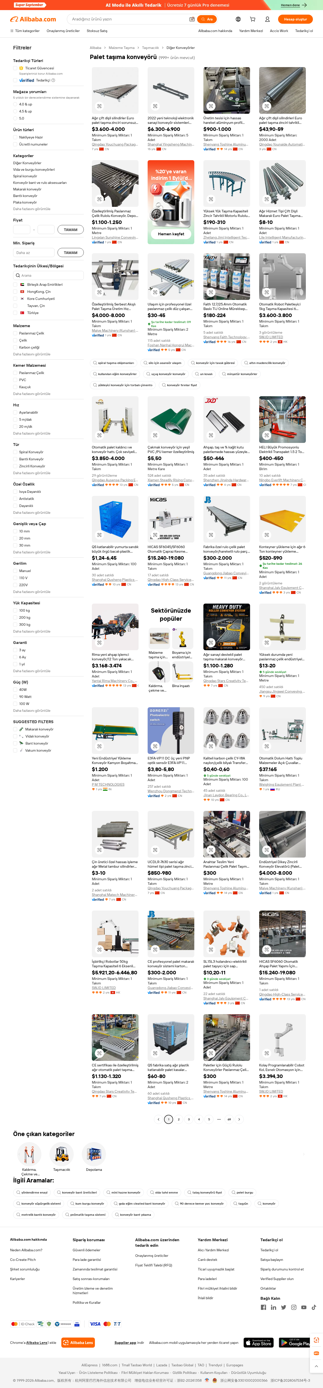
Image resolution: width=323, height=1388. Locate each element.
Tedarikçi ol (269, 1250)
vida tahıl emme (166, 1192)
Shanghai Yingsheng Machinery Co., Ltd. (171, 144)
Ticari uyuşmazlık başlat (216, 1269)
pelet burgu (245, 1192)
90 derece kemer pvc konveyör (202, 1203)
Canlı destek (207, 1260)
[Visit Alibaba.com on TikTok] (314, 1307)
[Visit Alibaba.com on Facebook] (263, 1307)
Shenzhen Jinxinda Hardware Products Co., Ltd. (226, 480)
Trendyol (215, 1365)
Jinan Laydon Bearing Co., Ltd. (226, 795)
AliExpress (90, 1365)
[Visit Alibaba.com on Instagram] (294, 1307)
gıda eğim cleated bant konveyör (142, 1203)
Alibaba (95, 48)
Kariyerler (17, 1279)
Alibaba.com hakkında (28, 1239)
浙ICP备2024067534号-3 (290, 1380)
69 (229, 1119)
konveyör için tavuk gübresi (215, 363)
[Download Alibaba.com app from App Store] (259, 1343)
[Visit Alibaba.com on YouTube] (304, 1307)
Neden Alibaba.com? (26, 1250)
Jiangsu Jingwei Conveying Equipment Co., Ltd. (282, 691)
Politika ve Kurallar (87, 1302)
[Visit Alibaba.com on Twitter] (284, 1307)
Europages (234, 1365)
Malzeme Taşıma (121, 48)
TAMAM (70, 230)
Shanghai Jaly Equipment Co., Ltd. (282, 588)
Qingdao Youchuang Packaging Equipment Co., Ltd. (115, 144)
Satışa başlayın (271, 1260)
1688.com (109, 1365)
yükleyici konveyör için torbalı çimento (125, 385)
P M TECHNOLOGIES (108, 784)
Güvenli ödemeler (86, 1250)
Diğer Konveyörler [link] (181, 48)
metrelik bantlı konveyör (38, 1214)
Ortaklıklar (268, 1288)
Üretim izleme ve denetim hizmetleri (93, 1290)
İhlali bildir (205, 1298)
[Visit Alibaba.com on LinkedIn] (274, 1307)
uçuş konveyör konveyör (168, 374)
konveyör (269, 1203)
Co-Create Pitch (23, 1260)
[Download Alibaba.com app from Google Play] (296, 1343)
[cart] (253, 20)
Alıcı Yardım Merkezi (213, 1250)
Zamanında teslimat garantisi (95, 1269)
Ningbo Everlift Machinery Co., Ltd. (282, 480)
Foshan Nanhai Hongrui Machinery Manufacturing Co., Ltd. (171, 345)
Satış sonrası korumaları (91, 1279)
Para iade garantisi (87, 1260)
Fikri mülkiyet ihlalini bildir (217, 1288)
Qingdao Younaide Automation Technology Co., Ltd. (282, 144)
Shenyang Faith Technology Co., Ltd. (226, 337)
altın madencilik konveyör (267, 363)
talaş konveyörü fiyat (207, 1192)
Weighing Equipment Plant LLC (282, 784)
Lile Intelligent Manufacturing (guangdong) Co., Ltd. (282, 237)
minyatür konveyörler (242, 374)
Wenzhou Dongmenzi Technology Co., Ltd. (171, 791)
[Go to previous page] (158, 1119)
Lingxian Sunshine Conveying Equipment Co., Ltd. (115, 237)
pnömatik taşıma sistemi (87, 1214)
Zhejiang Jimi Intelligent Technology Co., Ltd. (226, 237)
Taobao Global (182, 1365)
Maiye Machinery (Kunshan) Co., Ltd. (115, 330)
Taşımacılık (150, 48)
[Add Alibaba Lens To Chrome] (78, 1343)
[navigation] (48, 584)
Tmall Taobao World (137, 1365)
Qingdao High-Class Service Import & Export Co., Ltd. (171, 580)
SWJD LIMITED (271, 337)
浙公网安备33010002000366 (243, 1380)
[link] (316, 1340)
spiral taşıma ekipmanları (116, 363)
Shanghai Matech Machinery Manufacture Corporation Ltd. (115, 895)
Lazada (161, 1365)
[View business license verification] (207, 1380)
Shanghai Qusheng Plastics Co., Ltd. (115, 580)
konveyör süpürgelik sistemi (41, 1203)
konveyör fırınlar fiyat (182, 385)
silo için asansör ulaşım (165, 363)
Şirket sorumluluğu (25, 1269)
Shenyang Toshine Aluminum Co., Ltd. (226, 144)
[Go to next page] (239, 1119)
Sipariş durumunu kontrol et (282, 1269)
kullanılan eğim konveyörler (117, 374)
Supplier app (125, 1343)
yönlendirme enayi (34, 1192)
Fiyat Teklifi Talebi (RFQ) (153, 1265)
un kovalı (206, 374)
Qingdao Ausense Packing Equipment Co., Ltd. (115, 480)
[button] (192, 19)
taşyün (243, 1203)
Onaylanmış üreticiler (151, 1256)
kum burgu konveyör (89, 1203)
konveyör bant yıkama (135, 1214)
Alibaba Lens (36, 1343)
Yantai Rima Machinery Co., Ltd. (115, 681)
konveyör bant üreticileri (79, 1192)
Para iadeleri (207, 1279)
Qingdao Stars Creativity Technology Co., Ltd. (226, 681)
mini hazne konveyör (126, 1192)
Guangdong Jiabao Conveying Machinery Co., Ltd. (226, 573)
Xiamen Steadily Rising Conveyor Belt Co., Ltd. (171, 480)
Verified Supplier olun (277, 1279)
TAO (201, 1365)
